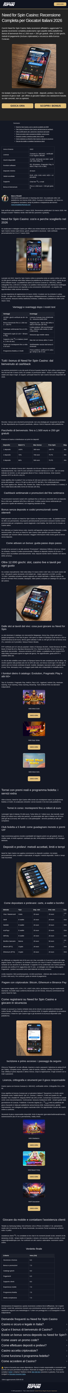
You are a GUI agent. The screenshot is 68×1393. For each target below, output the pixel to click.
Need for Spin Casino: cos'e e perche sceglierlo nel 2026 (32, 127)
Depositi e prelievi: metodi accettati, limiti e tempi (30, 136)
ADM (10, 1372)
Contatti (36, 1390)
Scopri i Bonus (50, 105)
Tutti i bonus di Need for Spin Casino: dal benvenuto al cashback (34, 129)
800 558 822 (36, 1372)
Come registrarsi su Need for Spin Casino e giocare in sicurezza (34, 139)
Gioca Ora (60, 4)
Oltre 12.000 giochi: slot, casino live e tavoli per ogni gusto (32, 131)
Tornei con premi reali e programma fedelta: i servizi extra (32, 134)
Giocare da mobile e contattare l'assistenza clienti (30, 141)
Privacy (40, 1390)
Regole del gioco (47, 1390)
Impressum (54, 1390)
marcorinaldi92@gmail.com (20, 205)
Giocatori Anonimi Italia (17, 1374)
